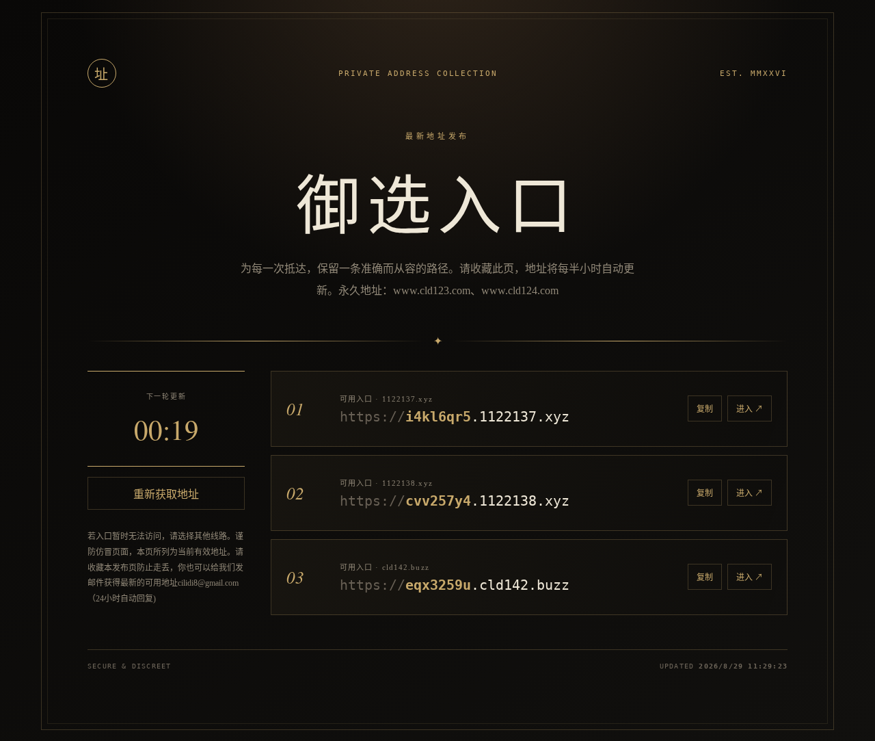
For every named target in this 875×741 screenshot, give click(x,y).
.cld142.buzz (454, 585)
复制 (705, 409)
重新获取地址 (166, 494)
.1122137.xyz (454, 416)
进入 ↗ (749, 409)
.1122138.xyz (454, 501)
